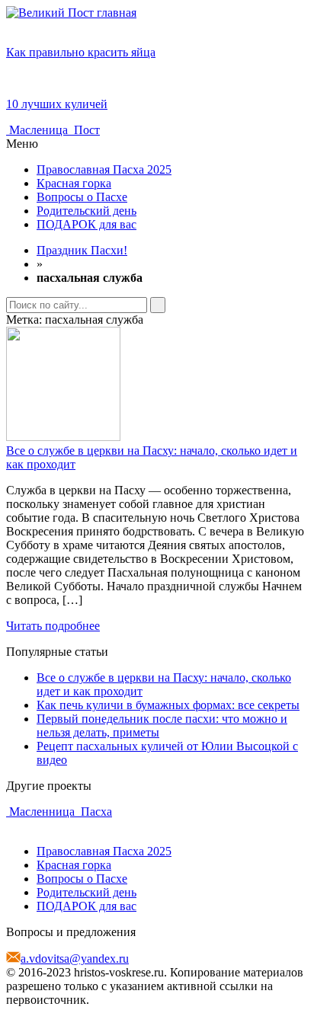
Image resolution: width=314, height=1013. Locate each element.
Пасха (95, 811)
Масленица (38, 129)
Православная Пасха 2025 (104, 169)
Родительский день (86, 210)
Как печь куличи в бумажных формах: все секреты (168, 704)
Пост (85, 129)
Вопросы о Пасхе (82, 196)
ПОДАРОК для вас (86, 224)
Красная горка (74, 183)
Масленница (42, 811)
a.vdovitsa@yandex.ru (75, 958)
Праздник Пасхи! (82, 250)
